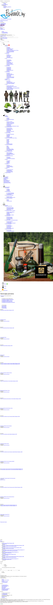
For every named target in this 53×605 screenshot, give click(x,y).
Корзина (1, 28)
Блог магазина (4, 587)
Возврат (5, 7)
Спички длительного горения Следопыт (6, 372)
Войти (3, 579)
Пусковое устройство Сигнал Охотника (8, 548)
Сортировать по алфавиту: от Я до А (7, 300)
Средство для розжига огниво (4, 443)
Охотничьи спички (3, 319)
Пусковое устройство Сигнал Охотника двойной (7, 461)
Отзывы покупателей (5, 589)
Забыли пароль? (4, 37)
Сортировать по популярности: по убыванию (8, 302)
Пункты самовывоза (5, 4)
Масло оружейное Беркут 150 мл (5, 390)
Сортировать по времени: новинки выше (8, 299)
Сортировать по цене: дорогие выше (7, 301)
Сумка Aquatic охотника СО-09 (6, 559)
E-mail (1, 36)
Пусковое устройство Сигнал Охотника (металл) (7, 496)
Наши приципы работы (5, 585)
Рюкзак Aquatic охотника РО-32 (4, 514)
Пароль (1, 37)
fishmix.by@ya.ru (4, 596)
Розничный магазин (5, 590)
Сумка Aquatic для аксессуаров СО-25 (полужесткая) (7, 478)
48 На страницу (4, 306)
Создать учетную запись (3, 38)
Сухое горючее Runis (3, 337)
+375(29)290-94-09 (4, 594)
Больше (8, 52)
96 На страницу (4, 307)
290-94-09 (3, 23)
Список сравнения (4, 582)
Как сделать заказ (4, 586)
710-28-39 (3, 24)
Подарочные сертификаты (7, 6)
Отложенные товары (5, 581)
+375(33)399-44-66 (4, 593)
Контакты (1, 21)
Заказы (3, 31)
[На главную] (12, 18)
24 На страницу (4, 305)
